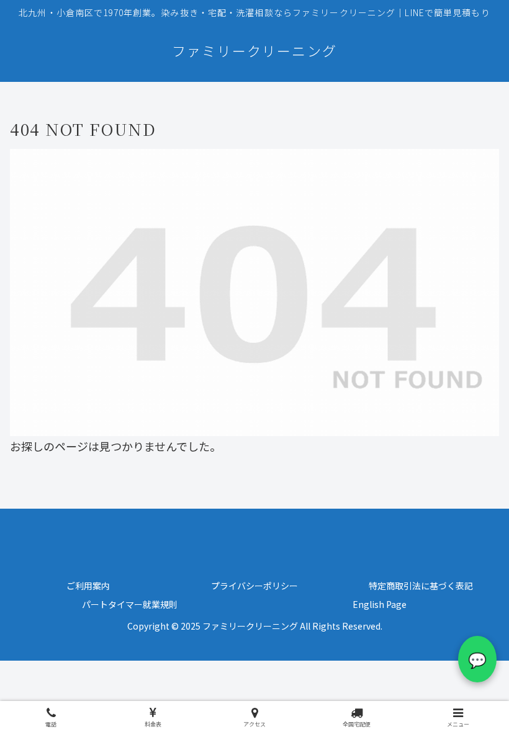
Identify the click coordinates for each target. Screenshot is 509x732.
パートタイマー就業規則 (130, 604)
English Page (380, 604)
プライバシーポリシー (254, 585)
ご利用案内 (88, 585)
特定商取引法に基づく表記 (421, 585)
